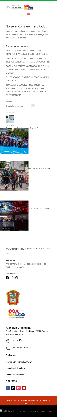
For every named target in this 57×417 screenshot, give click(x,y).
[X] (10, 278)
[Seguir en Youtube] (24, 388)
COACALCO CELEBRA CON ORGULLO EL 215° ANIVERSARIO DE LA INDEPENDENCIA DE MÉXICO (27, 69)
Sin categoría (18, 267)
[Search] (33, 105)
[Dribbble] (16, 278)
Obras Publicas (19, 264)
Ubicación (17, 340)
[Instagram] (13, 278)
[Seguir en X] (13, 388)
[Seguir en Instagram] (18, 388)
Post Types (30, 264)
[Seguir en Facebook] (8, 388)
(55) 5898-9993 (20, 347)
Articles (9, 264)
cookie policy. (48, 411)
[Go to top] (1, 408)
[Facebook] (7, 278)
